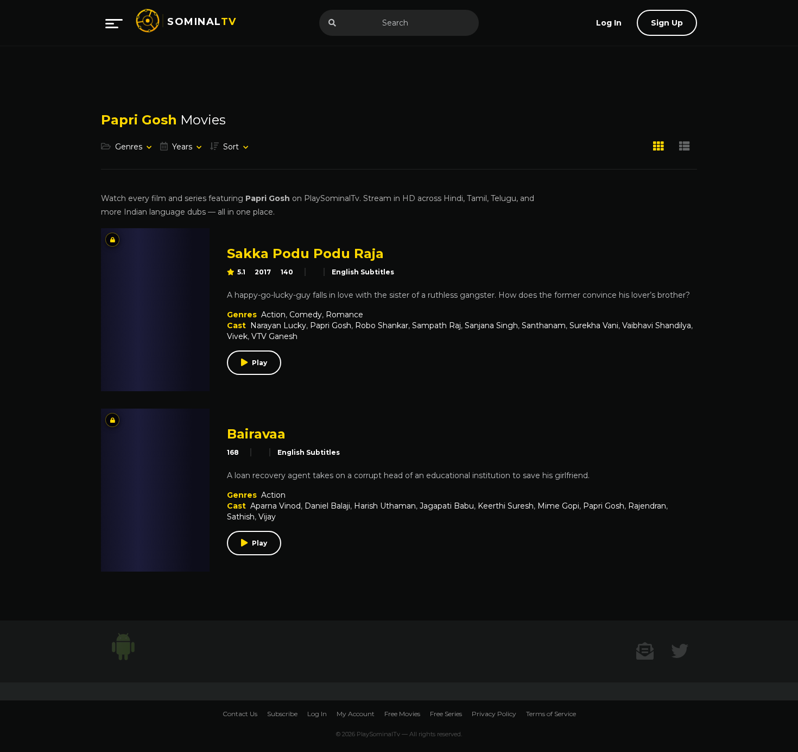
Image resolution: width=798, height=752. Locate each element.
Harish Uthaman (385, 506)
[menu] (114, 23)
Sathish (241, 517)
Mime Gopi (558, 506)
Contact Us (240, 714)
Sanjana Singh (491, 325)
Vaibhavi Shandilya (656, 325)
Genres (128, 147)
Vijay (267, 517)
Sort (231, 147)
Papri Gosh (330, 325)
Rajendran (647, 506)
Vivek (237, 336)
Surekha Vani (593, 325)
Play (259, 363)
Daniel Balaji (327, 506)
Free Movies (402, 714)
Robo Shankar (381, 325)
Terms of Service (551, 714)
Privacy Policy (494, 714)
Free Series (446, 714)
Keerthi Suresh (506, 506)
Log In (317, 714)
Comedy (305, 314)
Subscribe (282, 714)
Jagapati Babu (447, 506)
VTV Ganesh (274, 336)
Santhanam (544, 325)
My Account (356, 714)
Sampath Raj (436, 325)
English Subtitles (363, 272)
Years (182, 147)
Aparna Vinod (275, 506)
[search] (332, 23)
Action (273, 314)
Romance (344, 314)
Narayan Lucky (278, 325)
